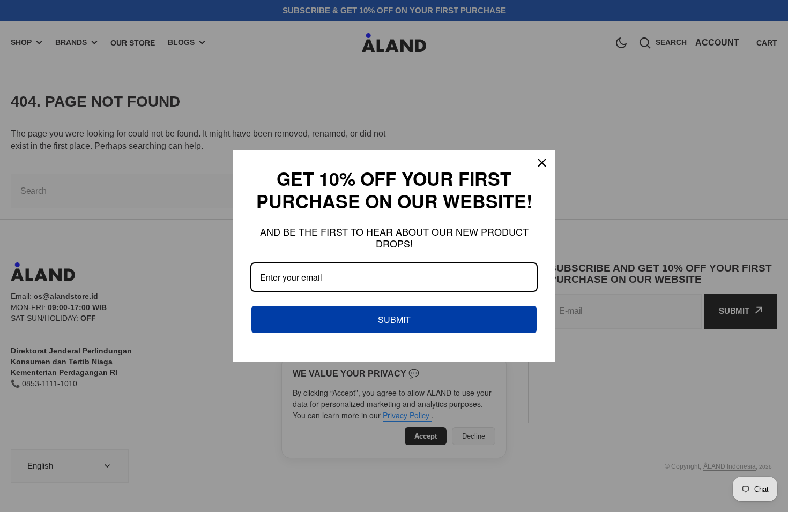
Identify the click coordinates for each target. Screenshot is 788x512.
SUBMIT (394, 319)
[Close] (542, 163)
